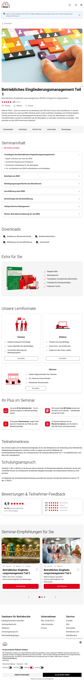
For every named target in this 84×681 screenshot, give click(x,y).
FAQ (67, 624)
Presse (44, 628)
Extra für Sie (36, 129)
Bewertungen (66, 129)
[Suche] (70, 5)
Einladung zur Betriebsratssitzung (19, 236)
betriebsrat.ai (71, 635)
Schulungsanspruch (10, 632)
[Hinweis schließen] (79, 15)
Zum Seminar (20, 586)
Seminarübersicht (9, 624)
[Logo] (6, 5)
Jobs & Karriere (47, 624)
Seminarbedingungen (10, 635)
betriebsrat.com (72, 632)
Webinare (5, 628)
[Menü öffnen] (81, 4)
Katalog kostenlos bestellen (13, 621)
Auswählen (21, 358)
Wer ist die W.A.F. (48, 621)
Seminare (8, 23)
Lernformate (51, 129)
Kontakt (69, 621)
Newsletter (70, 628)
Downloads (23, 129)
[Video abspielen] (42, 55)
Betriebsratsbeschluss (47, 236)
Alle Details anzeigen (11, 148)
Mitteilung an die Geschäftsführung (19, 242)
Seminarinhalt (8, 129)
